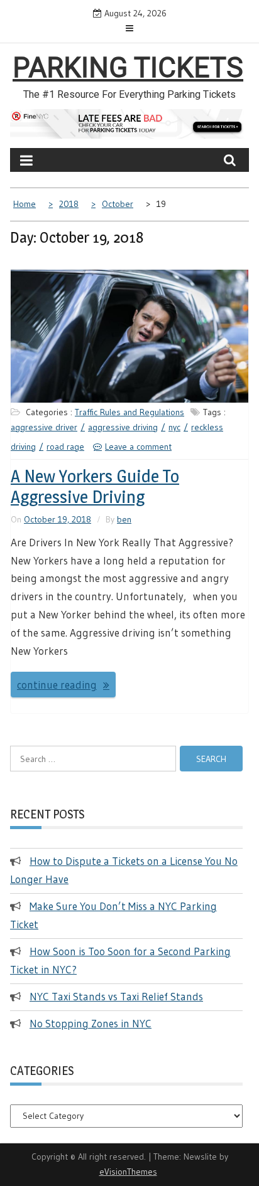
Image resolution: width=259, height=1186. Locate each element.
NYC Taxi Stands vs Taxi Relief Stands (116, 996)
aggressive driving (123, 427)
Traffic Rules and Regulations (129, 412)
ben (124, 519)
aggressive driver (44, 427)
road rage (65, 446)
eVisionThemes (128, 1171)
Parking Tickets (128, 67)
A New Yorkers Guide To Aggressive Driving (95, 486)
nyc (174, 427)
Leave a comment (138, 446)
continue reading (57, 684)
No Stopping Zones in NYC (91, 1023)
